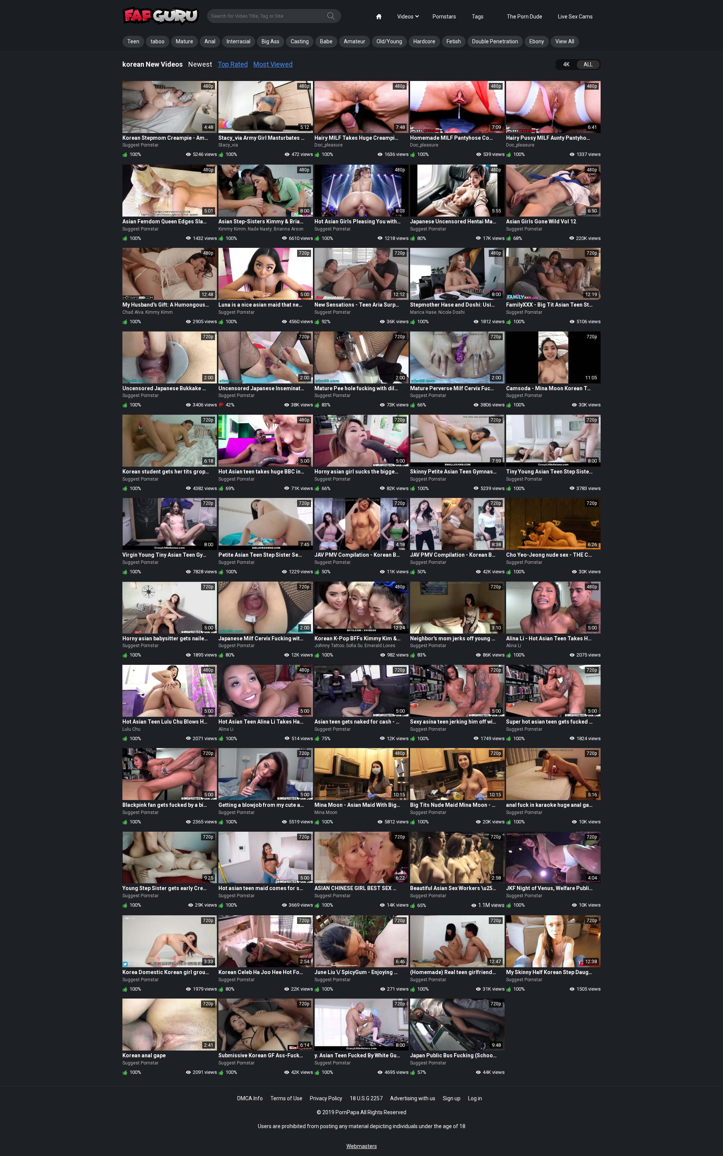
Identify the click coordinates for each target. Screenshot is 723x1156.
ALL (588, 64)
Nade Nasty (260, 229)
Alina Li (513, 645)
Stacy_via (228, 145)
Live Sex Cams (575, 17)
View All (564, 41)
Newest (200, 64)
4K (566, 64)
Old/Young (389, 41)
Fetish (454, 41)
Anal (209, 41)
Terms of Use (286, 1098)
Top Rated (233, 64)
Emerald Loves (380, 645)
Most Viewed (273, 64)
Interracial (238, 41)
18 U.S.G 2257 (366, 1098)
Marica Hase (423, 312)
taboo (158, 41)
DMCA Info (250, 1098)
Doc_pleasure (328, 145)
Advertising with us (412, 1098)
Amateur (354, 41)
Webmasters (361, 1146)
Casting (300, 41)
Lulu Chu (131, 729)
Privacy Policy (326, 1098)
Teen (133, 41)
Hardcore (424, 41)
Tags (478, 17)
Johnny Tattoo (329, 645)
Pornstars (444, 17)
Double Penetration (495, 41)
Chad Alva (132, 312)
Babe (326, 41)
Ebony (536, 41)
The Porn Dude (524, 17)
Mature (184, 41)
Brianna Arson (289, 229)
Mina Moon (325, 812)
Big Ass (270, 41)
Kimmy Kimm (232, 229)
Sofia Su (354, 645)
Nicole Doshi (451, 312)
